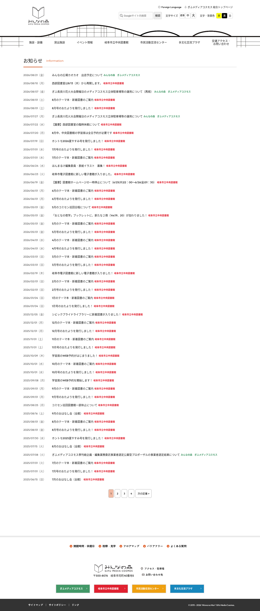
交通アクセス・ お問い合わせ (221, 42)
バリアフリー (155, 546)
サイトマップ (35, 604)
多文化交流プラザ (189, 42)
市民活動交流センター (153, 42)
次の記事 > (143, 493)
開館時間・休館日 (84, 546)
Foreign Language (171, 7)
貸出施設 (59, 42)
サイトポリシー (57, 604)
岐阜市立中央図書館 (116, 42)
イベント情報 (85, 42)
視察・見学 (109, 546)
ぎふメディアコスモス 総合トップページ (210, 7)
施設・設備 (35, 42)
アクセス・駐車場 (154, 568)
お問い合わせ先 (154, 574)
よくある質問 (179, 546)
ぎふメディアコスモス (71, 588)
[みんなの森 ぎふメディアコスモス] (38, 16)
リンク (75, 604)
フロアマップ (131, 546)
